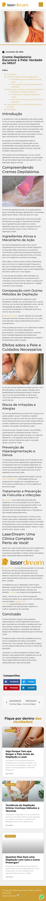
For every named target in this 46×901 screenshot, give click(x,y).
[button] (41, 4)
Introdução (11, 74)
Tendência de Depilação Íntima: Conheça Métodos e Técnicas (22, 808)
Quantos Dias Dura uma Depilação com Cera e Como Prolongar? (23, 860)
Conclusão (11, 109)
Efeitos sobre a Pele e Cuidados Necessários (25, 89)
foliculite (7, 500)
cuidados (13, 592)
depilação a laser (11, 316)
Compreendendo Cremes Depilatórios (22, 77)
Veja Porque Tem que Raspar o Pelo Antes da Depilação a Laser (20, 754)
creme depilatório (9, 479)
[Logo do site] (15, 4)
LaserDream (9, 568)
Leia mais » (10, 773)
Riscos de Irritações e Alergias (23, 92)
